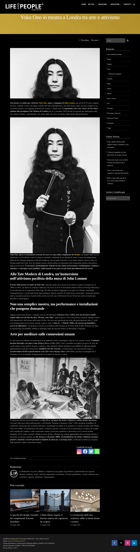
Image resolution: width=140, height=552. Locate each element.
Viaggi (109, 128)
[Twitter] (91, 451)
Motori (109, 89)
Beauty (109, 59)
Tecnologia (110, 123)
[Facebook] (85, 451)
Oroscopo (110, 108)
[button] (134, 4)
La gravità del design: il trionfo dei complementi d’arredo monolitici (24, 518)
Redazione (15, 466)
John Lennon (69, 103)
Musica (109, 93)
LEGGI (15, 548)
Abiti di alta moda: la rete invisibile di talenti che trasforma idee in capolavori (117, 162)
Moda (108, 84)
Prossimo (94, 40)
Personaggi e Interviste (113, 113)
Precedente (85, 40)
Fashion (109, 64)
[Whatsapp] (97, 451)
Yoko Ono (43, 103)
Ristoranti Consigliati (115, 74)
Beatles (77, 254)
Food (108, 69)
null (108, 103)
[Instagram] (79, 451)
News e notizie (111, 98)
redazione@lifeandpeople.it (16, 541)
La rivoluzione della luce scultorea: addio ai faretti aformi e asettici (85, 518)
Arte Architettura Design (18, 458)
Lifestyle (109, 79)
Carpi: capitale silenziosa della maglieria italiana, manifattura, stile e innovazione (118, 144)
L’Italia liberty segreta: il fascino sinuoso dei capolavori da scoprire (54, 518)
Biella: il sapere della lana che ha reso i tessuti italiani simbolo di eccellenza (116, 180)
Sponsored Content (112, 118)
